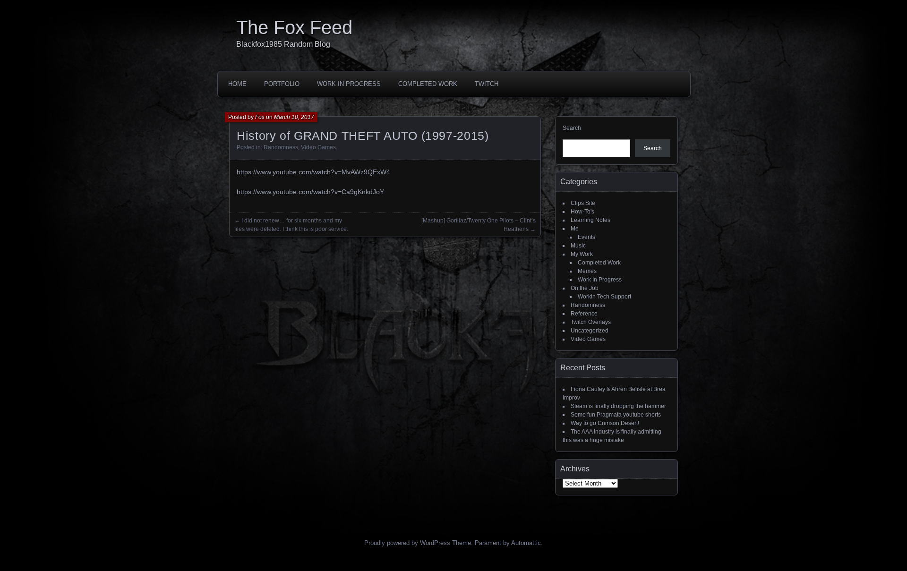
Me (575, 228)
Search (572, 128)
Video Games (318, 147)
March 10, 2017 (294, 117)
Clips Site (583, 203)
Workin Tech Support (604, 296)
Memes (587, 271)
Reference (584, 313)
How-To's (582, 211)
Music (578, 245)
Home (237, 83)
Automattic (526, 542)
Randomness (281, 147)
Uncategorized (589, 330)
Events (586, 237)
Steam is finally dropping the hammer (618, 406)
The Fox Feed (294, 27)
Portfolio (281, 83)
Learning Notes (590, 220)
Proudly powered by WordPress (407, 542)
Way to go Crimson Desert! (605, 423)
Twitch (486, 83)
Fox (260, 117)
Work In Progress (349, 83)
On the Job (585, 288)
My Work (582, 254)
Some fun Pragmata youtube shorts (616, 414)
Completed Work (427, 83)
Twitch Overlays (591, 322)
